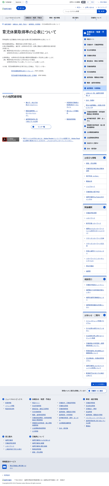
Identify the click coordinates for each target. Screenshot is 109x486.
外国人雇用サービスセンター (95, 252)
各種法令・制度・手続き (95, 33)
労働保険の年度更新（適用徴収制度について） (95, 344)
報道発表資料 (9, 409)
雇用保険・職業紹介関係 (95, 77)
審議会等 (89, 181)
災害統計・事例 (91, 409)
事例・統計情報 (92, 399)
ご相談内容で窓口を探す (13, 449)
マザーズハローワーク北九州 (95, 245)
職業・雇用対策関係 (93, 83)
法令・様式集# (92, 148)
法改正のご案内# (92, 143)
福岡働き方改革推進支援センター (95, 291)
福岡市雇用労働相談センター (95, 299)
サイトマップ (102, 7)
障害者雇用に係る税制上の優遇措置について (95, 352)
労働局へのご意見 (97, 391)
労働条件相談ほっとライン (95, 285)
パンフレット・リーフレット (95, 418)
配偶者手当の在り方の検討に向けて (95, 374)
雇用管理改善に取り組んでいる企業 (95, 422)
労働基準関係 (90, 403)
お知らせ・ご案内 (92, 315)
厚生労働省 (103, 2)
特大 (92, 2)
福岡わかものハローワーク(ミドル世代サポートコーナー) (95, 231)
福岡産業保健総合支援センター (95, 306)
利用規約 (7, 475)
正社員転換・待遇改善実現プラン (95, 359)
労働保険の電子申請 (93, 192)
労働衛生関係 (91, 55)
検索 (103, 11)
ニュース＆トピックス (13, 399)
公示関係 (35, 431)
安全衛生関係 (90, 406)
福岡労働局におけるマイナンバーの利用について (95, 367)
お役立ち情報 (90, 158)
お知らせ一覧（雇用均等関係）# (95, 94)
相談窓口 (88, 279)
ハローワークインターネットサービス (95, 260)
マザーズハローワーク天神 (95, 238)
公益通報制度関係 (93, 138)
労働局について (38, 437)
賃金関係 (89, 412)
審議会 (88, 426)
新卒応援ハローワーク (93, 223)
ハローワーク (90, 218)
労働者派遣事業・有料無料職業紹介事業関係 (96, 113)
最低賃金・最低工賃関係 (95, 61)
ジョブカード (90, 186)
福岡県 (88, 271)
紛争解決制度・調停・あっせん (96, 120)
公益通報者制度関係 (39, 428)
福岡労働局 (9, 440)
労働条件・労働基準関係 (95, 45)
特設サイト (90, 39)
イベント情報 (9, 406)
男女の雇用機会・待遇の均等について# (95, 106)
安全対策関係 (91, 50)
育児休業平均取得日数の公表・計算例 (24, 75)
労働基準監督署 (91, 213)
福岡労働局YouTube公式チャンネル (95, 198)
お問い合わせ (89, 7)
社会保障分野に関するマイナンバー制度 (95, 337)
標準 (83, 2)
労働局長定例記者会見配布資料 (95, 170)
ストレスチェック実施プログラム (95, 322)
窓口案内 (8, 437)
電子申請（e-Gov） (92, 176)
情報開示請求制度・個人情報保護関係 (96, 126)
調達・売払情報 (91, 163)
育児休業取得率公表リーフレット (22, 71)
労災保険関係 (91, 72)
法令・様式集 (63, 428)
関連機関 (88, 207)
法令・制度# (90, 100)
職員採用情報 (36, 449)
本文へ (79, 7)
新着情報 (8, 403)
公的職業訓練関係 (93, 132)
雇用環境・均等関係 (93, 88)
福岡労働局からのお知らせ (41, 440)
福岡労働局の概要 (38, 443)
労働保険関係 (91, 66)
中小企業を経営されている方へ (95, 329)
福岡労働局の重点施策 (39, 446)
